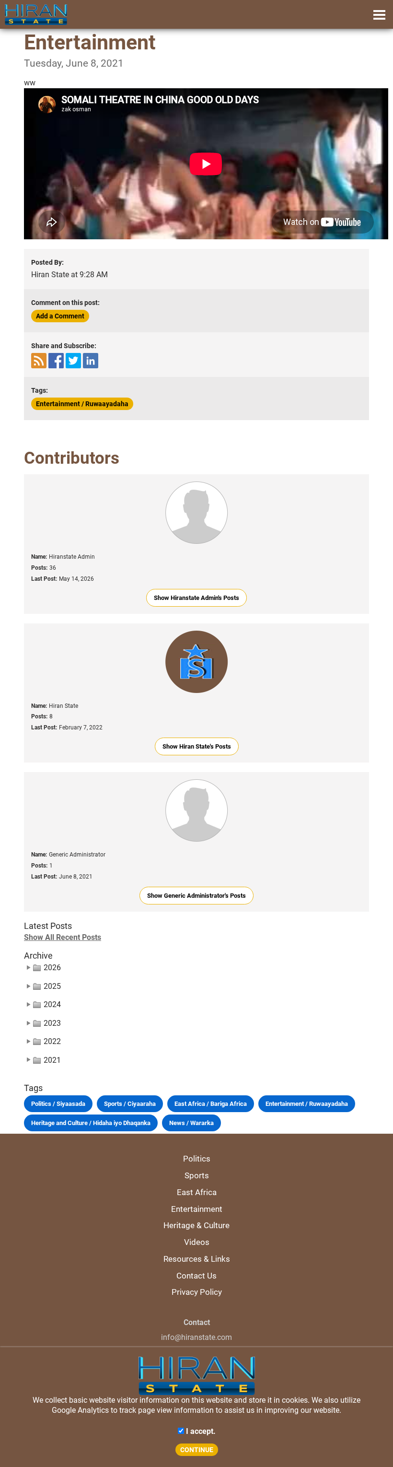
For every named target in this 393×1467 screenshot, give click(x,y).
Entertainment (196, 1209)
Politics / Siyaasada (58, 1103)
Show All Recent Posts (62, 937)
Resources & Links (196, 1259)
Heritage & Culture (196, 1225)
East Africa (197, 1192)
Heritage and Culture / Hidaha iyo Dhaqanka (90, 1123)
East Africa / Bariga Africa (210, 1103)
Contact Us (196, 1275)
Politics (196, 1158)
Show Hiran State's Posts (196, 746)
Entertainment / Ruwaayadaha (82, 404)
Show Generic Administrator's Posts (196, 895)
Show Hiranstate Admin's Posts (196, 597)
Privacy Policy (197, 1292)
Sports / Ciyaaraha (130, 1103)
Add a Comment (60, 316)
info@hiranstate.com (196, 1337)
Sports (197, 1175)
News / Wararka (191, 1123)
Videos (196, 1242)
